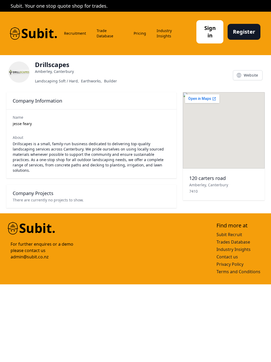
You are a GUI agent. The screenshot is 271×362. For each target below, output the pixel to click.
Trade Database (105, 33)
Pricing (140, 33)
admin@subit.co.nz (30, 257)
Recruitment (75, 33)
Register (244, 31)
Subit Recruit (229, 234)
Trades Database (233, 242)
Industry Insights (164, 33)
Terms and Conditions (238, 272)
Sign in (210, 31)
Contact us (227, 257)
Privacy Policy (229, 264)
